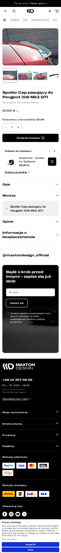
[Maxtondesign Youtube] (17, 515)
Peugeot (14, 19)
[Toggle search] (14, 11)
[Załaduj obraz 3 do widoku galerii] (40, 75)
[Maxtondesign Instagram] (11, 515)
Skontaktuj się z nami (15, 399)
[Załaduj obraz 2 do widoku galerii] (25, 75)
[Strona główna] (4, 20)
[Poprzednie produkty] (50, 151)
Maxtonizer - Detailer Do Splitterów (31, 159)
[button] (5, 11)
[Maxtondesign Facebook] (4, 515)
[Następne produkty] (54, 151)
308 (25, 19)
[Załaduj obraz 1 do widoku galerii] (10, 75)
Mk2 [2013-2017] (40, 19)
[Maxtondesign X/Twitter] (24, 515)
